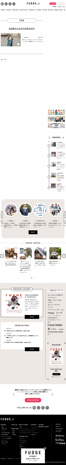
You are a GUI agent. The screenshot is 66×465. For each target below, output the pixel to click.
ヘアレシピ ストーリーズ (25, 431)
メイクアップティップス (25, 432)
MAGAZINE (50, 10)
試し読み (56, 374)
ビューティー (34, 429)
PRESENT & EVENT (58, 10)
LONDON (14, 434)
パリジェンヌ (53, 309)
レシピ (32, 431)
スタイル (50, 307)
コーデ (59, 313)
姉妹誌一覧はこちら (56, 377)
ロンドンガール (54, 304)
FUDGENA (39, 10)
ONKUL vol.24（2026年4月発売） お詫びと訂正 (18, 342)
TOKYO (13, 431)
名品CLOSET (4, 429)
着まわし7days (4, 442)
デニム (58, 320)
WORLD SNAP (15, 10)
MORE (32, 317)
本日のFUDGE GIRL (51, 320)
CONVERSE (50, 302)
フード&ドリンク (23, 442)
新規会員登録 (33, 400)
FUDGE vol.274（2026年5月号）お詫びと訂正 (18, 331)
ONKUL (62, 310)
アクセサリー (4, 444)
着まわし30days (57, 300)
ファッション (34, 427)
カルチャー (22, 439)
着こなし (52, 329)
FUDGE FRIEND (55, 325)
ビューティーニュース (24, 429)
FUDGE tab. (8, 10)
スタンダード (4, 440)
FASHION (3, 10)
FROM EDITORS (59, 429)
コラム (21, 444)
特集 (2, 427)
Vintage (51, 313)
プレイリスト (22, 448)
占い (49, 322)
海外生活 (33, 434)
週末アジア (22, 446)
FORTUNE (44, 10)
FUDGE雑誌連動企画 (52, 318)
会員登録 (53, 3)
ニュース (3, 431)
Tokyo (50, 300)
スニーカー (50, 315)
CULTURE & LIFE (32, 10)
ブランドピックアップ (6, 436)
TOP (2, 59)
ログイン (62, 3)
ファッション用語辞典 (6, 438)
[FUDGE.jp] (33, 3)
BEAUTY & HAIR (23, 10)
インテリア (57, 316)
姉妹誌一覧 (58, 426)
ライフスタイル (23, 440)
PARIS (13, 433)
